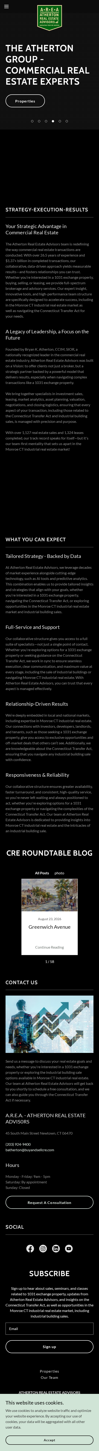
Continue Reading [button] (49, 947)
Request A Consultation (49, 1202)
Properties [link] (49, 1371)
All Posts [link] (42, 873)
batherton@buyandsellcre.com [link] (30, 1150)
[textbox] (49, 1329)
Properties (25, 101)
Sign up (49, 1346)
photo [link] (59, 873)
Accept (49, 1440)
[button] (32, 121)
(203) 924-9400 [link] (18, 1144)
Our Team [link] (49, 1377)
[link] (49, 6)
